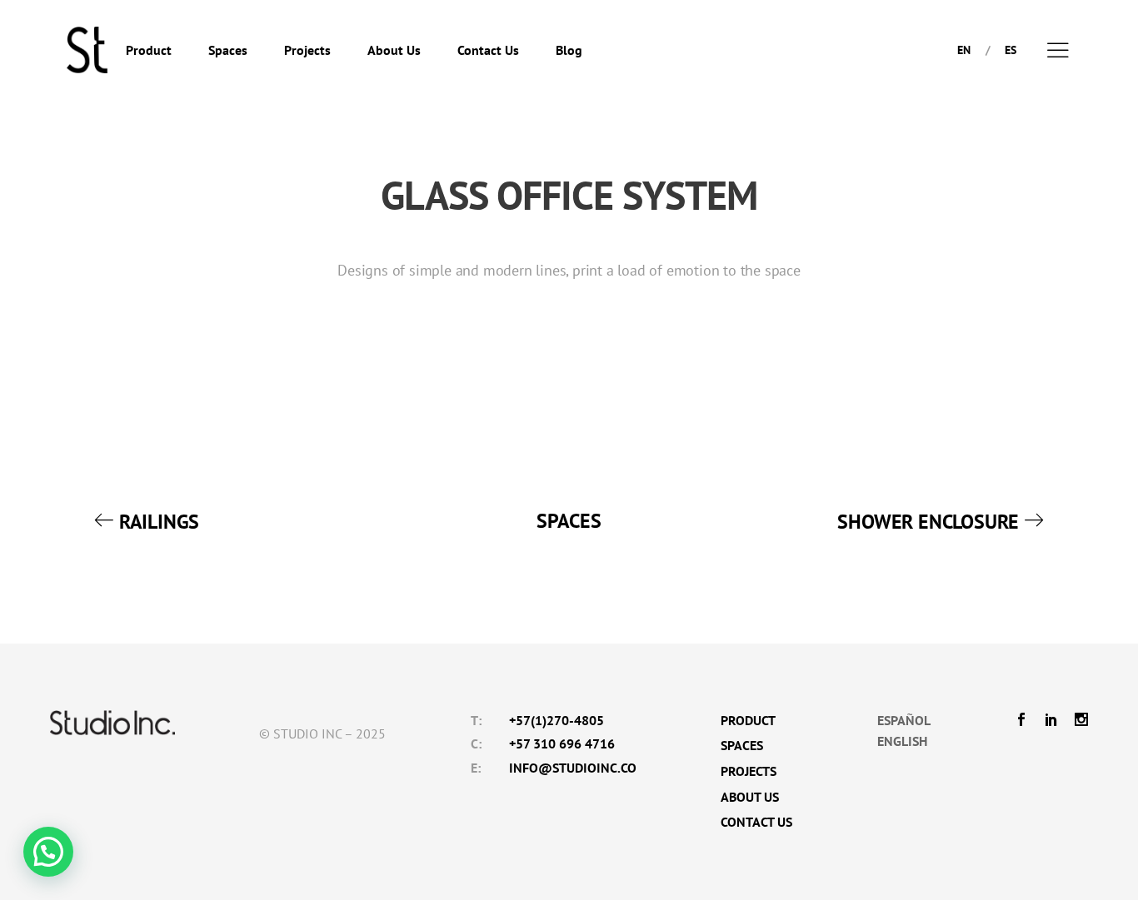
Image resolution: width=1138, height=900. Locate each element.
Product (149, 50)
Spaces (227, 50)
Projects (307, 50)
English (902, 741)
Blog (569, 50)
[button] (48, 852)
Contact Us (488, 50)
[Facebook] (1025, 721)
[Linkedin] (1051, 721)
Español (904, 720)
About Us (394, 50)
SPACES (569, 521)
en (964, 49)
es (1010, 49)
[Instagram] (1077, 721)
